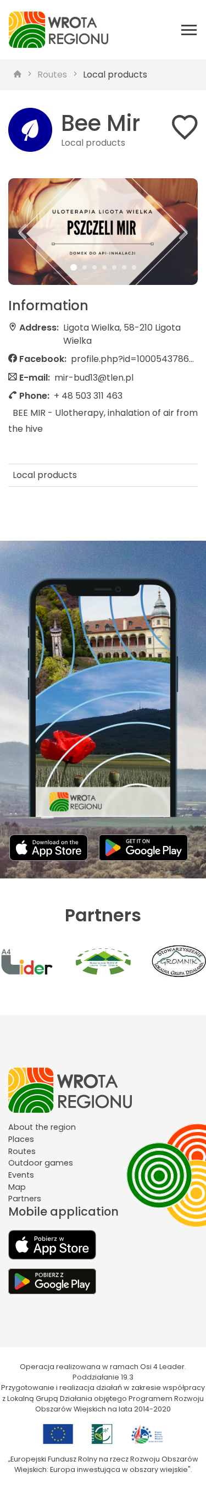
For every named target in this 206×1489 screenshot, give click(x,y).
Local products (115, 74)
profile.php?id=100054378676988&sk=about (134, 359)
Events (21, 1174)
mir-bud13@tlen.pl (93, 377)
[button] (22, 231)
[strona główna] (17, 74)
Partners (24, 1198)
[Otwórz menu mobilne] (189, 30)
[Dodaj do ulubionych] (184, 129)
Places (21, 1139)
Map (17, 1187)
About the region (42, 1127)
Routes (52, 74)
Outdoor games (40, 1162)
